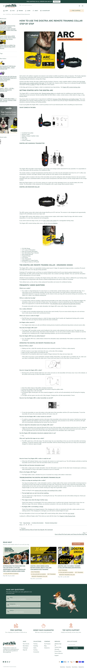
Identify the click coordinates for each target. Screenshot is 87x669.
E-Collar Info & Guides (37, 523)
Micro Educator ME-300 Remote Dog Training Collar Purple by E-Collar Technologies (8, 78)
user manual (71, 513)
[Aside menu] (4, 6)
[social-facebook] (24, 525)
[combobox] (31, 5)
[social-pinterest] (29, 525)
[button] (82, 5)
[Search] (20, 5)
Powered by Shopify (12, 666)
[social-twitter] (26, 525)
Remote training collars (48, 93)
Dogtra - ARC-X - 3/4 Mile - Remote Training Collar (7, 89)
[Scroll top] (85, 667)
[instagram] (8, 140)
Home (4, 14)
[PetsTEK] (11, 5)
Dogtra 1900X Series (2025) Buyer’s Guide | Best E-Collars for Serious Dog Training (8, 37)
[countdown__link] (76, 10)
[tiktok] (8, 142)
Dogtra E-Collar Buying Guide (67, 516)
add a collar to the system (50, 220)
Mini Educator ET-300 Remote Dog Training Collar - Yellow (8, 66)
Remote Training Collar (51, 523)
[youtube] (8, 141)
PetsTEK (7, 666)
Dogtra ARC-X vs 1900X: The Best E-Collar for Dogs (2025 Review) (7, 47)
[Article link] (16, 555)
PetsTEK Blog (8, 14)
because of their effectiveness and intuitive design (66, 99)
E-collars (32, 84)
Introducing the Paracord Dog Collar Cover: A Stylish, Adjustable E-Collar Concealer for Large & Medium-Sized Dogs (8, 28)
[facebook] (8, 139)
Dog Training (26, 523)
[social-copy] (31, 525)
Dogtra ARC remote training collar (71, 87)
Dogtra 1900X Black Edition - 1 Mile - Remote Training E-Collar (8, 99)
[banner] (8, 133)
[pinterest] (8, 143)
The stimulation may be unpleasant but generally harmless (65, 303)
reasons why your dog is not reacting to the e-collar (48, 490)
